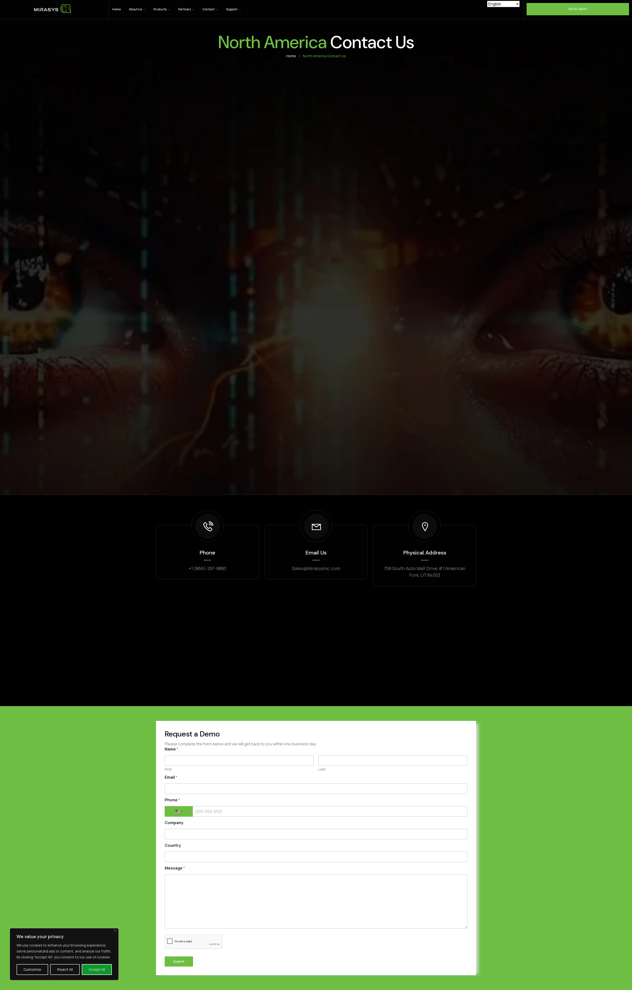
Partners (184, 9)
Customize (32, 969)
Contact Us (324, 56)
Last (322, 769)
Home (116, 9)
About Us (135, 9)
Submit (178, 961)
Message (175, 868)
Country (173, 845)
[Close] (115, 931)
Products (160, 9)
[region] (64, 954)
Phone (172, 800)
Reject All (65, 969)
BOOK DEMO (578, 9)
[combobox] (179, 811)
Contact (208, 9)
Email (171, 777)
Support (232, 9)
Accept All (97, 969)
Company (174, 822)
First (168, 769)
